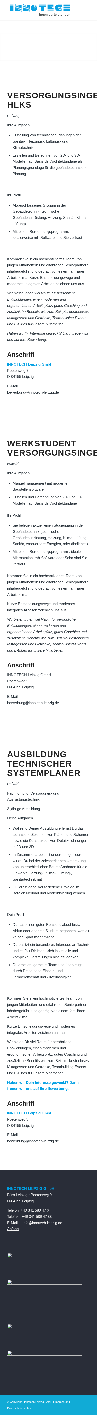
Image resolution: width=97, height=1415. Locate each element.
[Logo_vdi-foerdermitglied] (44, 1283)
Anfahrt (13, 1229)
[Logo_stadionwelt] (44, 1354)
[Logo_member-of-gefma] (44, 1327)
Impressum (61, 1401)
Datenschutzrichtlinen (20, 1408)
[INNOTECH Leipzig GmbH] (40, 10)
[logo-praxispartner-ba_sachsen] (44, 1256)
